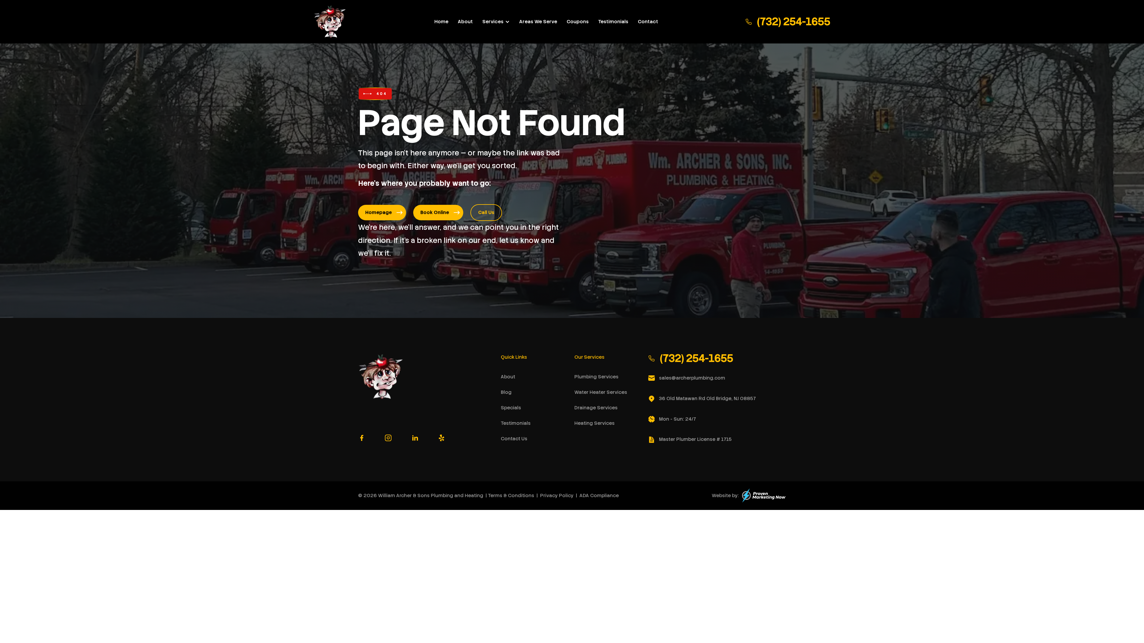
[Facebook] (361, 438)
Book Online (434, 212)
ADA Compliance (599, 495)
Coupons (578, 21)
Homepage (378, 212)
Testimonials (613, 21)
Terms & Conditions (511, 495)
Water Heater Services (600, 392)
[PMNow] (764, 495)
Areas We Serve (538, 21)
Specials (511, 408)
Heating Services (594, 423)
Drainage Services (596, 408)
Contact (648, 21)
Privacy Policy (556, 495)
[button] (496, 21)
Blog (506, 392)
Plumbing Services (596, 377)
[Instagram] (388, 438)
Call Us (486, 212)
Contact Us (514, 439)
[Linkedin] (415, 438)
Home (441, 21)
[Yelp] (441, 438)
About (465, 21)
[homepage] (330, 22)
